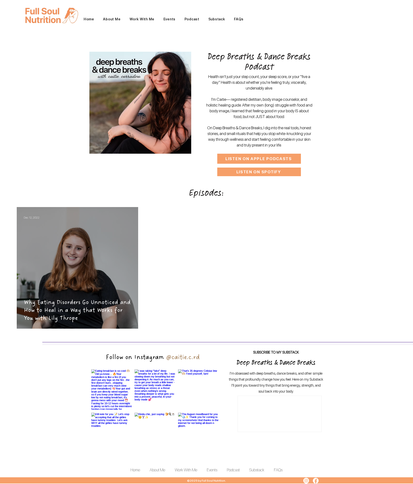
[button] (142, 19)
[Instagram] (306, 481)
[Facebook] (316, 481)
